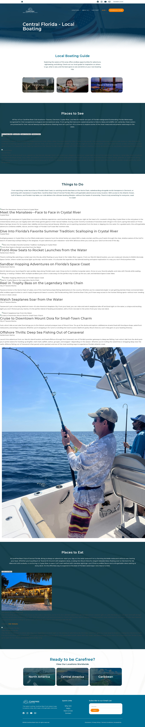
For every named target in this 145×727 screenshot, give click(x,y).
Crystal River (16, 134)
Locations (75, 10)
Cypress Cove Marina (25, 134)
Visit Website (13, 624)
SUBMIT (95, 710)
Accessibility (117, 722)
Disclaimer (88, 722)
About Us (85, 10)
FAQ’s (68, 708)
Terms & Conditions (107, 722)
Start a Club (68, 711)
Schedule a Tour (116, 10)
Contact (68, 713)
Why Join (68, 706)
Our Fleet (95, 10)
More (104, 10)
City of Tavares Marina (7, 134)
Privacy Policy (96, 722)
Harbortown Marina (36, 134)
